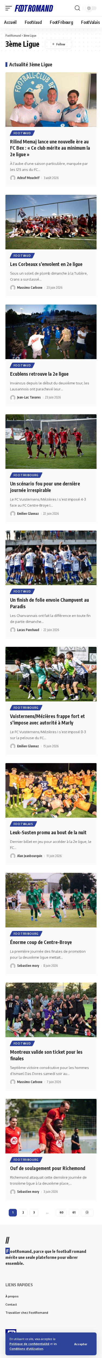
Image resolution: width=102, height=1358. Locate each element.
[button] (80, 1344)
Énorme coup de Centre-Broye (41, 942)
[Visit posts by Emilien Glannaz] (13, 513)
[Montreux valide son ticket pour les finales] (51, 1010)
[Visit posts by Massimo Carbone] (13, 287)
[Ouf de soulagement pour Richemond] (51, 1126)
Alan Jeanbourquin (29, 856)
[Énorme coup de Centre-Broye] (51, 900)
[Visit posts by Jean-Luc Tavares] (13, 397)
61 (73, 1212)
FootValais (23, 824)
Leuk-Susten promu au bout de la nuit (48, 832)
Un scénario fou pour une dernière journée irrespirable (45, 487)
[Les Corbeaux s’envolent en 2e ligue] (51, 222)
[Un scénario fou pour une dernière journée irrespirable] (51, 441)
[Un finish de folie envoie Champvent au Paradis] (51, 558)
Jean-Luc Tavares (29, 397)
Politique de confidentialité (30, 1344)
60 (61, 1212)
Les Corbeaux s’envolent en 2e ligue (46, 264)
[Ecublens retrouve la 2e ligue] (51, 332)
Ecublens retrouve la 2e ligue (39, 374)
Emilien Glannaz (28, 514)
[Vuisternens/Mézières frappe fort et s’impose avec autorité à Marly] (51, 674)
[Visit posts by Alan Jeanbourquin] (13, 856)
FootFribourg (26, 475)
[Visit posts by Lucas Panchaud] (13, 630)
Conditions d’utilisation (26, 1348)
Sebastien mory (28, 966)
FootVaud (22, 133)
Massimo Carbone (29, 288)
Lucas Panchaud (28, 630)
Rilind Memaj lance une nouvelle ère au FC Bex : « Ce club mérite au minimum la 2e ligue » (50, 148)
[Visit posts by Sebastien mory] (13, 966)
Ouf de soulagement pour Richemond (47, 1168)
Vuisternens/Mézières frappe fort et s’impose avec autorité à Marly (47, 719)
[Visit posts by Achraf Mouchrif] (13, 178)
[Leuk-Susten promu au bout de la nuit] (51, 790)
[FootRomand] (34, 8)
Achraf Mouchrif (28, 178)
